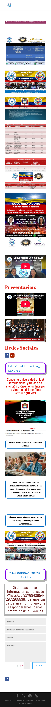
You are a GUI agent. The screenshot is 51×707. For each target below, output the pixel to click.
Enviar (39, 665)
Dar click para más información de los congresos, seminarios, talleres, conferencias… (25, 520)
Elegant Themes (25, 700)
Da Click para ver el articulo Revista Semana (25, 444)
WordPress (27, 703)
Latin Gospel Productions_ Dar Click (24, 368)
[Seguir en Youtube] (12, 355)
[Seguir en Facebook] (7, 355)
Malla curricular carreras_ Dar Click (25, 574)
